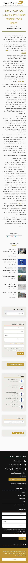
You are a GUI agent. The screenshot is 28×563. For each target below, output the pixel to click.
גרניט (19, 81)
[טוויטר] (16, 236)
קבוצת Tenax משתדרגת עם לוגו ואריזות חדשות (9, 261)
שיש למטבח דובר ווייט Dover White (10, 285)
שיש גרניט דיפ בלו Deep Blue (9, 294)
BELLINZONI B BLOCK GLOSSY (12, 393)
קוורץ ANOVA (21, 498)
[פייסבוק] (20, 236)
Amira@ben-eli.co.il (16, 473)
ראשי (16, 26)
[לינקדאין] (8, 236)
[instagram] (23, 476)
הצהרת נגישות (14, 483)
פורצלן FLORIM (21, 495)
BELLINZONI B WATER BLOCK (12, 399)
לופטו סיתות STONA (13, 386)
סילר (19, 203)
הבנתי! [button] (14, 559)
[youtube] (20, 476)
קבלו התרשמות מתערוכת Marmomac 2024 (9, 251)
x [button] (26, 549)
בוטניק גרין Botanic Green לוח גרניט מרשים (9, 269)
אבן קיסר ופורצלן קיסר (19, 505)
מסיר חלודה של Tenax (12, 379)
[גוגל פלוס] (12, 236)
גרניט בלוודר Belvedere (9, 276)
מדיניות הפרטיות (11, 348)
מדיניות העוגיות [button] (18, 555)
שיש (23, 81)
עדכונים (11, 26)
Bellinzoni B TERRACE (12, 405)
